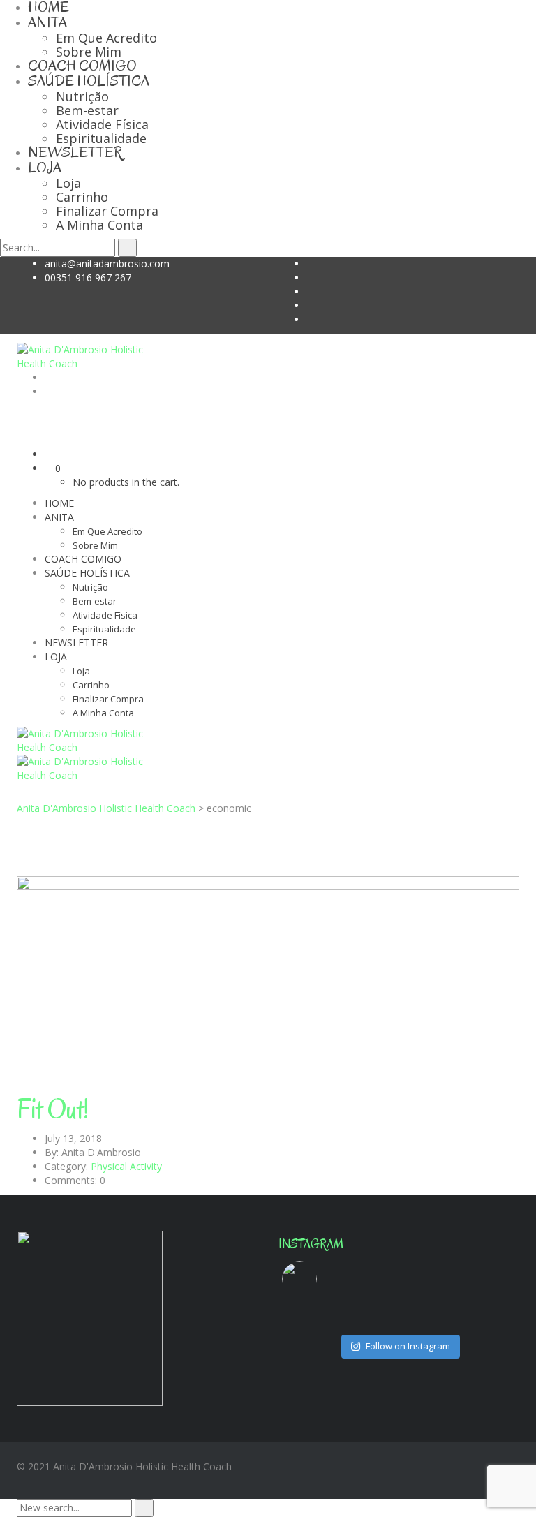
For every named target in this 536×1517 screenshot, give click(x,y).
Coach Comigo (82, 65)
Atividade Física (102, 124)
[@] (320, 1278)
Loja (44, 167)
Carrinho (82, 196)
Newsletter (75, 152)
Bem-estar (87, 110)
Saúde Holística (88, 81)
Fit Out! (53, 1109)
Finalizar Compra (107, 210)
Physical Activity (126, 1166)
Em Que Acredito (106, 37)
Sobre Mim (88, 51)
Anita (47, 22)
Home (59, 503)
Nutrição (82, 96)
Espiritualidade (101, 138)
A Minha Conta (99, 224)
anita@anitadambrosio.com (107, 263)
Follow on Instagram (408, 1346)
